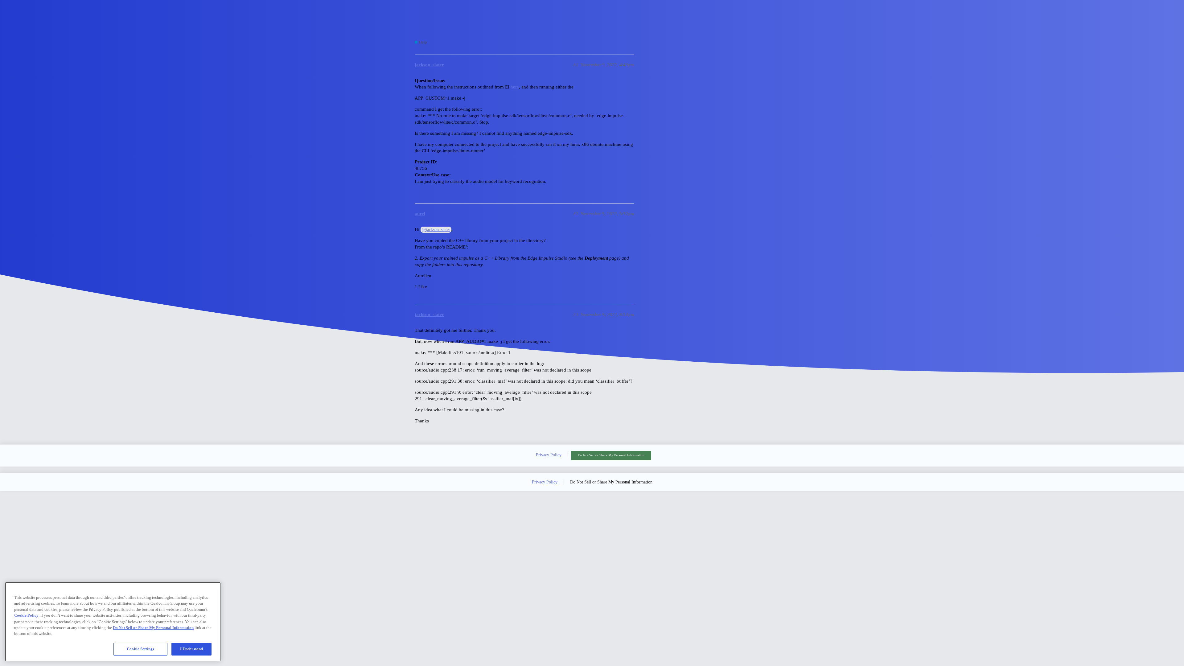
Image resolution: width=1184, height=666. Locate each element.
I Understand (191, 649)
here (515, 86)
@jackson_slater (436, 229)
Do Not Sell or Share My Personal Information (611, 455)
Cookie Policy (26, 615)
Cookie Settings (140, 649)
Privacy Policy (548, 455)
